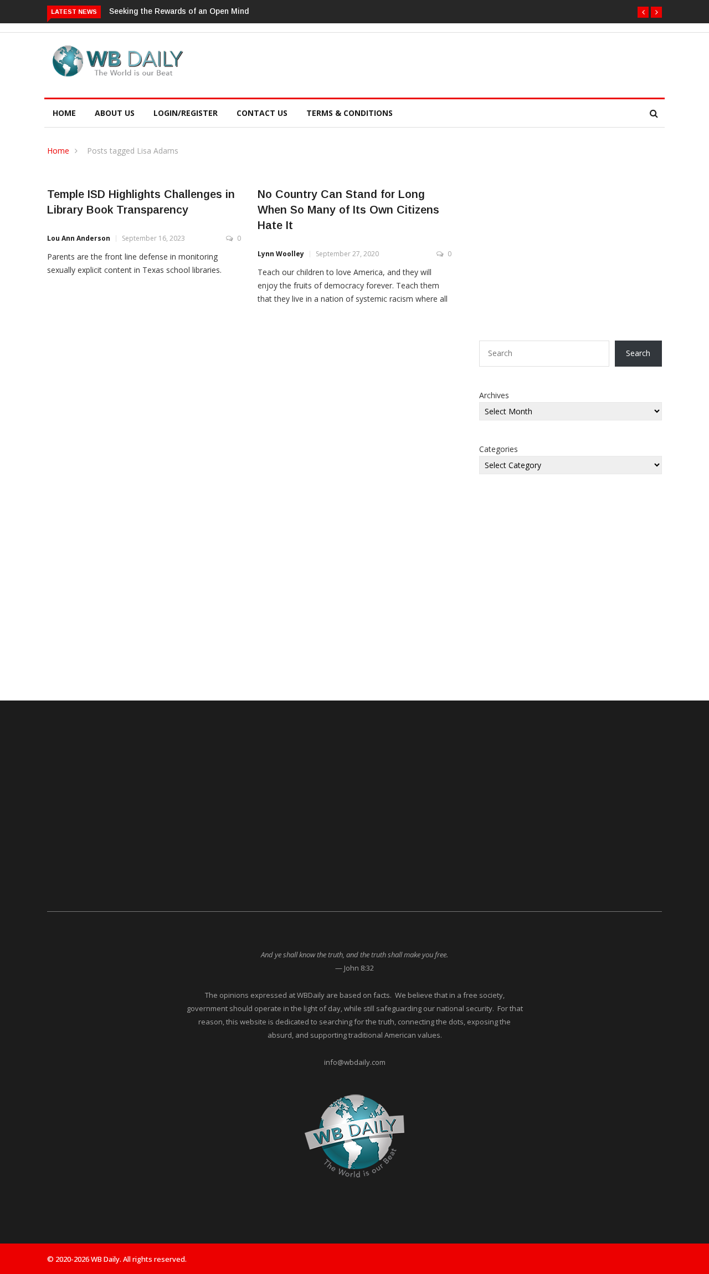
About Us (115, 113)
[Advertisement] (406, 63)
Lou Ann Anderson (78, 238)
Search (638, 353)
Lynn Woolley (281, 253)
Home (64, 113)
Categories (498, 449)
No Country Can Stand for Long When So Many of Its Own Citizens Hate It (348, 209)
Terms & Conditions (349, 113)
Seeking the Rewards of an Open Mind (179, 11)
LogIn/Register (185, 113)
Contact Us (262, 113)
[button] (643, 12)
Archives (494, 395)
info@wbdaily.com (355, 1062)
